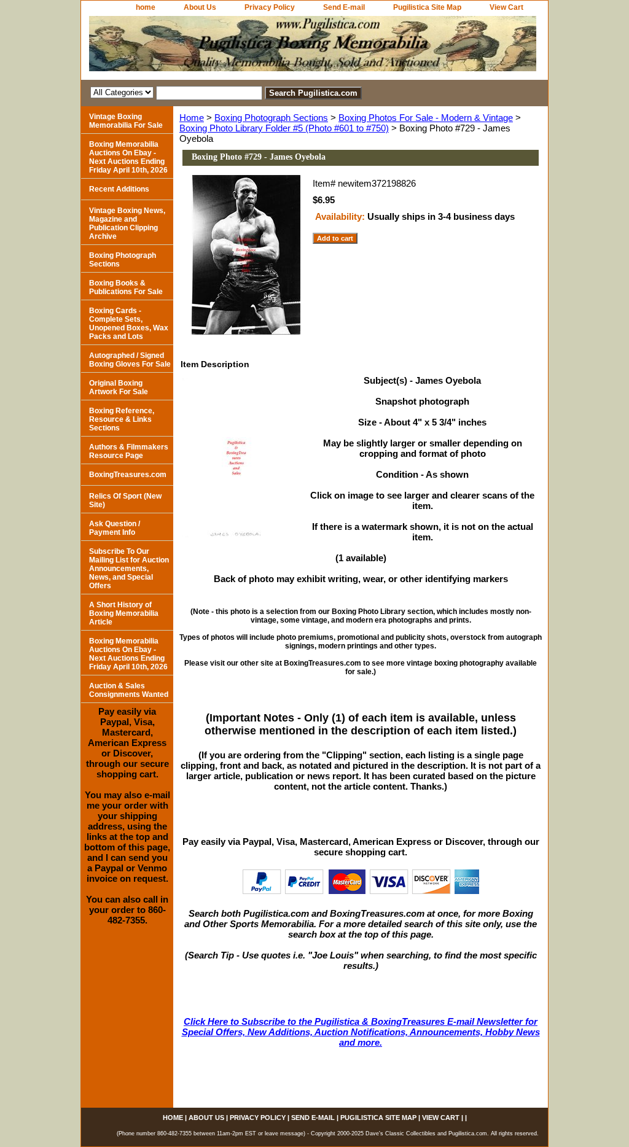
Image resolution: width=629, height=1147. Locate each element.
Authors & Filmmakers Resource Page (128, 451)
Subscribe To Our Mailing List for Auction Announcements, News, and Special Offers (129, 568)
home (145, 7)
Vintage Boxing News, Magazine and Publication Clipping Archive (127, 223)
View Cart (506, 7)
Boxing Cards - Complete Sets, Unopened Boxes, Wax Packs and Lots (128, 323)
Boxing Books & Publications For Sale (126, 287)
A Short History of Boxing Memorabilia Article (123, 613)
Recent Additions (119, 189)
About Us (200, 7)
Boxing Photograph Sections (271, 117)
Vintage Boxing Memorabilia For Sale (126, 121)
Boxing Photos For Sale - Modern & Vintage (425, 117)
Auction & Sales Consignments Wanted (128, 690)
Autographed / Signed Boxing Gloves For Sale (130, 359)
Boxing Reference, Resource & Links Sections (121, 419)
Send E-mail (344, 7)
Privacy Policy (269, 7)
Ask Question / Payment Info (114, 528)
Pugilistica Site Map (427, 7)
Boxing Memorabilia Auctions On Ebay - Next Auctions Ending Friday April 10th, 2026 (128, 157)
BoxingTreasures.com (127, 474)
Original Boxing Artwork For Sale (118, 387)
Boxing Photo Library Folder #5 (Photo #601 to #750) (284, 128)
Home (191, 117)
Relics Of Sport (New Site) (125, 500)
